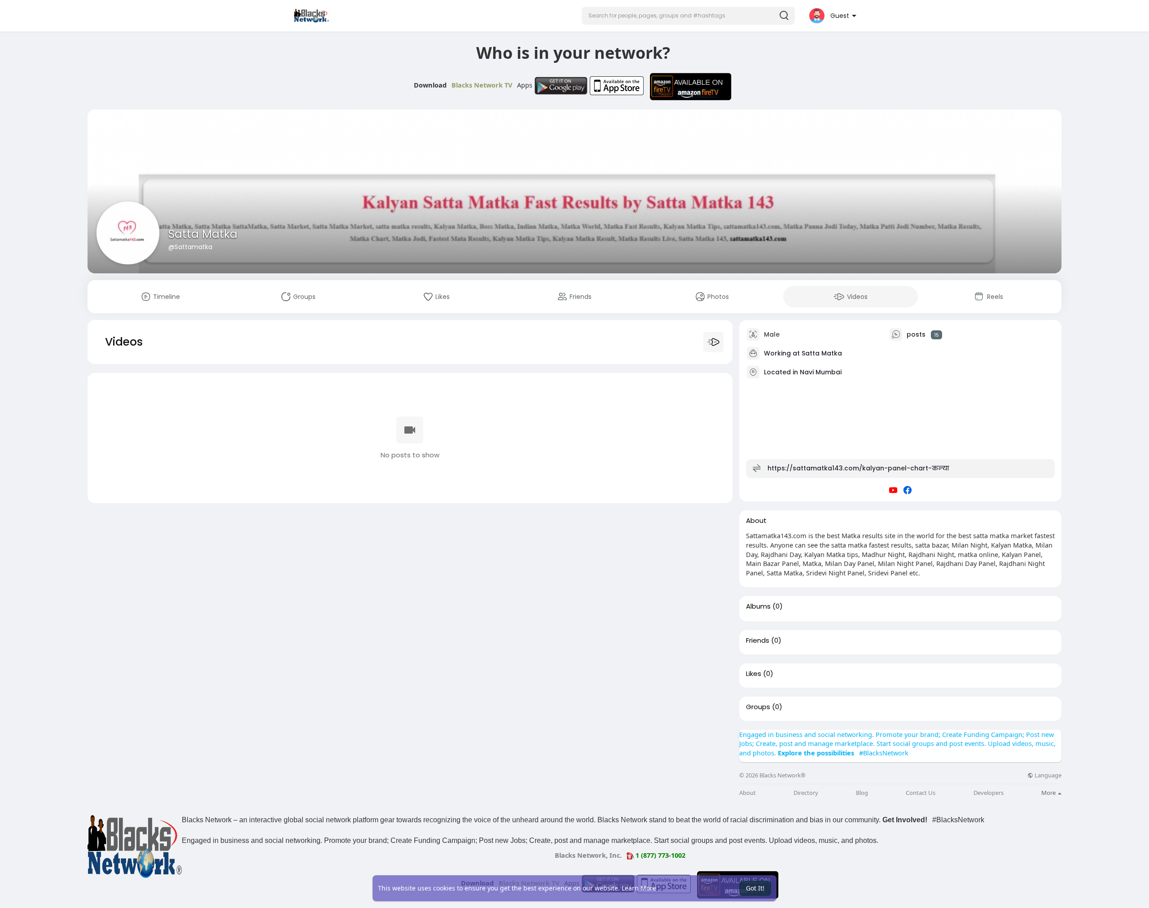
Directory (806, 793)
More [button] (1049, 793)
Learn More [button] (639, 888)
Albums (758, 606)
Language (1047, 775)
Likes (753, 673)
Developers (989, 793)
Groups (758, 707)
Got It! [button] (755, 888)
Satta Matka (202, 234)
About (747, 793)
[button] (688, 16)
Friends (757, 640)
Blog (862, 793)
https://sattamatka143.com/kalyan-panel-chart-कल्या (858, 468)
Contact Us (920, 793)
